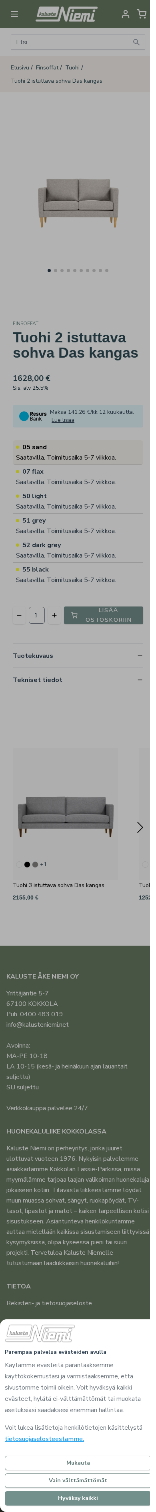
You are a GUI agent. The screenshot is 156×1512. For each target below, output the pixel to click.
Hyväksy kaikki (78, 1498)
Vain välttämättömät (78, 1480)
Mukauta (78, 1463)
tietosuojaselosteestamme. (44, 1439)
